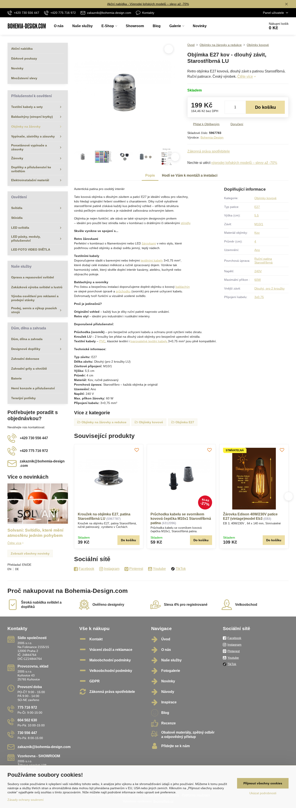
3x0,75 (259, 297)
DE (17, 569)
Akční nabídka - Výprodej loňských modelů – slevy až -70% (148, 4)
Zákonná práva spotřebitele (208, 151)
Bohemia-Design (211, 137)
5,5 (256, 215)
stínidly (185, 223)
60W (257, 279)
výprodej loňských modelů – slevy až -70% (244, 163)
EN (9, 569)
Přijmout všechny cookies (262, 783)
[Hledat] (250, 26)
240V (258, 271)
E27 (257, 207)
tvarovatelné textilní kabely (149, 341)
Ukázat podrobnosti (262, 793)
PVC (102, 341)
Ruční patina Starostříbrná (263, 260)
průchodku (123, 291)
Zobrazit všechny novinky (30, 553)
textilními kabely (152, 260)
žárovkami (149, 243)
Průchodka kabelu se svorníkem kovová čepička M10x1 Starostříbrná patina (181, 518)
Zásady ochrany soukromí (25, 799)
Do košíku (265, 107)
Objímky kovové (265, 198)
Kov (257, 232)
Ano (257, 250)
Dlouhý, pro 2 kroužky (269, 288)
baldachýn (182, 286)
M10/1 (258, 224)
